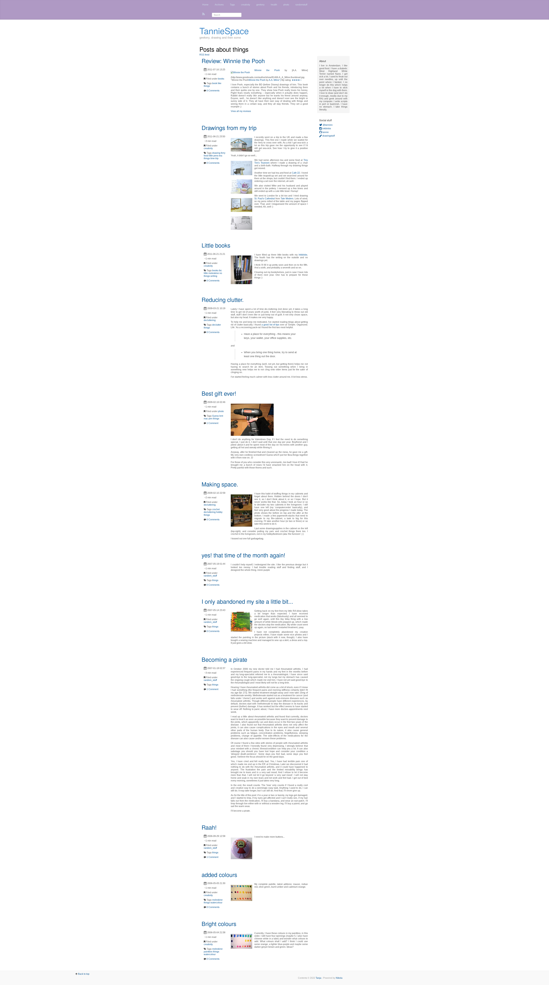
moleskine (213, 273)
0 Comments (213, 90)
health (274, 4)
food (206, 155)
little (211, 155)
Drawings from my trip (229, 127)
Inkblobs (303, 255)
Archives (219, 4)
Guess (215, 416)
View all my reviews (241, 111)
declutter (216, 325)
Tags (232, 4)
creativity (245, 4)
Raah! (209, 827)
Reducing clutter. (223, 299)
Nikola (339, 978)
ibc (220, 270)
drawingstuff (328, 136)
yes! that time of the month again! (243, 555)
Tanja (318, 978)
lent (221, 416)
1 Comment (212, 423)
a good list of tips (270, 324)
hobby (219, 512)
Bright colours (219, 923)
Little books (216, 245)
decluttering (210, 320)
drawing (216, 153)
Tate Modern (287, 198)
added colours (219, 874)
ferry (223, 153)
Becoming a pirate (224, 659)
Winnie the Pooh (267, 70)
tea (220, 155)
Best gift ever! (219, 393)
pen (210, 418)
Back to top (83, 974)
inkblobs (326, 128)
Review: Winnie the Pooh (233, 60)
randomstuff (301, 4)
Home (205, 4)
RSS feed (204, 54)
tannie (325, 132)
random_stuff (210, 575)
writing (213, 276)
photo (286, 4)
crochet (216, 509)
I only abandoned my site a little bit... (247, 601)
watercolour (216, 902)
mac (206, 418)
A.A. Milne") (275, 80)
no (220, 273)
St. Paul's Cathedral (264, 198)
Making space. (220, 484)
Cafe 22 (296, 173)
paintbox (208, 951)
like (219, 83)
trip (216, 158)
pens (215, 155)
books (221, 78)
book (214, 83)
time (212, 158)
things (207, 86)
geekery (260, 4)
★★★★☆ (297, 80)
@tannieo (327, 125)
